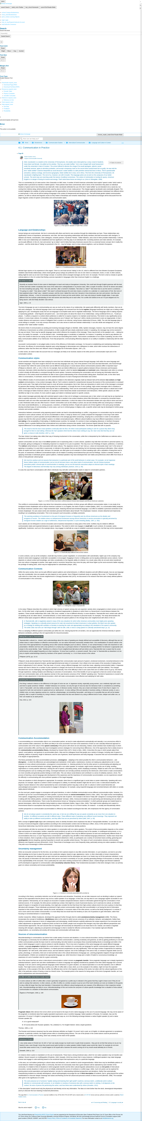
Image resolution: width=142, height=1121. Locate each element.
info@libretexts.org (107, 1118)
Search (21, 138)
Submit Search (5, 36)
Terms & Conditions (61, 1118)
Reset (3, 48)
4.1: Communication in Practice (35, 1095)
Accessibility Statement (75, 1118)
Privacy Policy (51, 1118)
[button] (7, 108)
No (45, 1107)
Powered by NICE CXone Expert (44, 1114)
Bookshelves (38, 142)
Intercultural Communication (77, 142)
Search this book (5, 30)
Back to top (21, 1102)
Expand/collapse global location (123, 142)
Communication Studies (55, 142)
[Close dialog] (1, 126)
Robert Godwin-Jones (30, 156)
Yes (38, 1107)
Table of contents (116, 162)
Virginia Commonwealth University (33, 158)
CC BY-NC (88, 1095)
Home (26, 142)
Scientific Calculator (9, 95)
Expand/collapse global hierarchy (20, 143)
